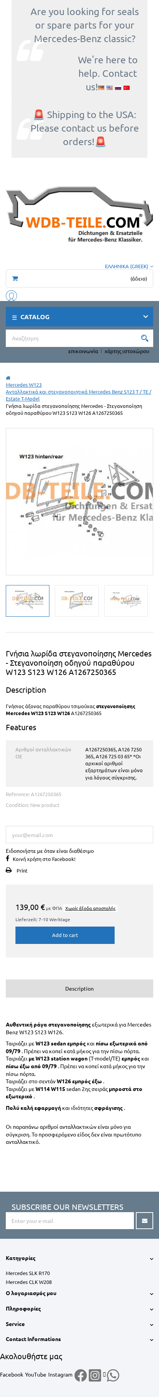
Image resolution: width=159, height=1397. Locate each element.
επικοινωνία (83, 350)
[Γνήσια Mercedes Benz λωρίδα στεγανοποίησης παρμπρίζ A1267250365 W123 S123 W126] (27, 601)
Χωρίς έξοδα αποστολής (90, 908)
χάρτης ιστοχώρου (127, 350)
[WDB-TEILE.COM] (79, 213)
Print (22, 870)
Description (79, 988)
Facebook (11, 1374)
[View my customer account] (11, 294)
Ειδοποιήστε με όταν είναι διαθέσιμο (50, 850)
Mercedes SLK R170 (28, 1273)
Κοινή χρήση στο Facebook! (44, 859)
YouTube (35, 1374)
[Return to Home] (8, 377)
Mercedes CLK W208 (29, 1282)
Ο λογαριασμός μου (31, 1292)
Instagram (60, 1374)
